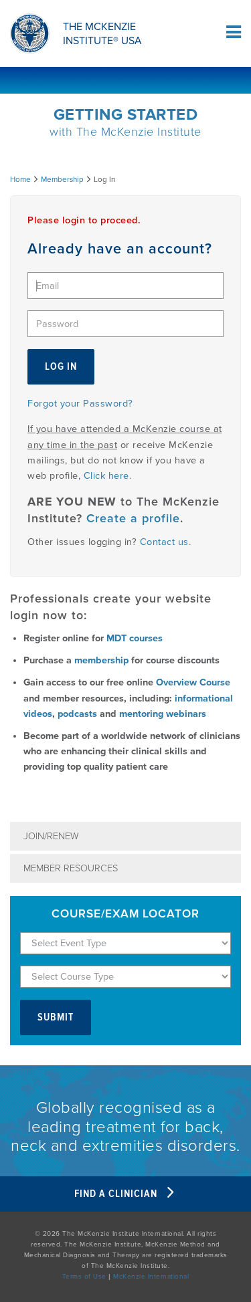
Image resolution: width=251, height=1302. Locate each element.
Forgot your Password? (80, 403)
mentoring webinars (162, 714)
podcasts (77, 714)
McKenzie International (151, 1277)
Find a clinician (117, 1194)
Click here (106, 475)
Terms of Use (84, 1277)
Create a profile (133, 519)
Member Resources (70, 868)
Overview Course (193, 682)
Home (20, 179)
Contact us (164, 542)
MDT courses (134, 638)
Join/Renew (51, 836)
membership (101, 660)
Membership (62, 179)
